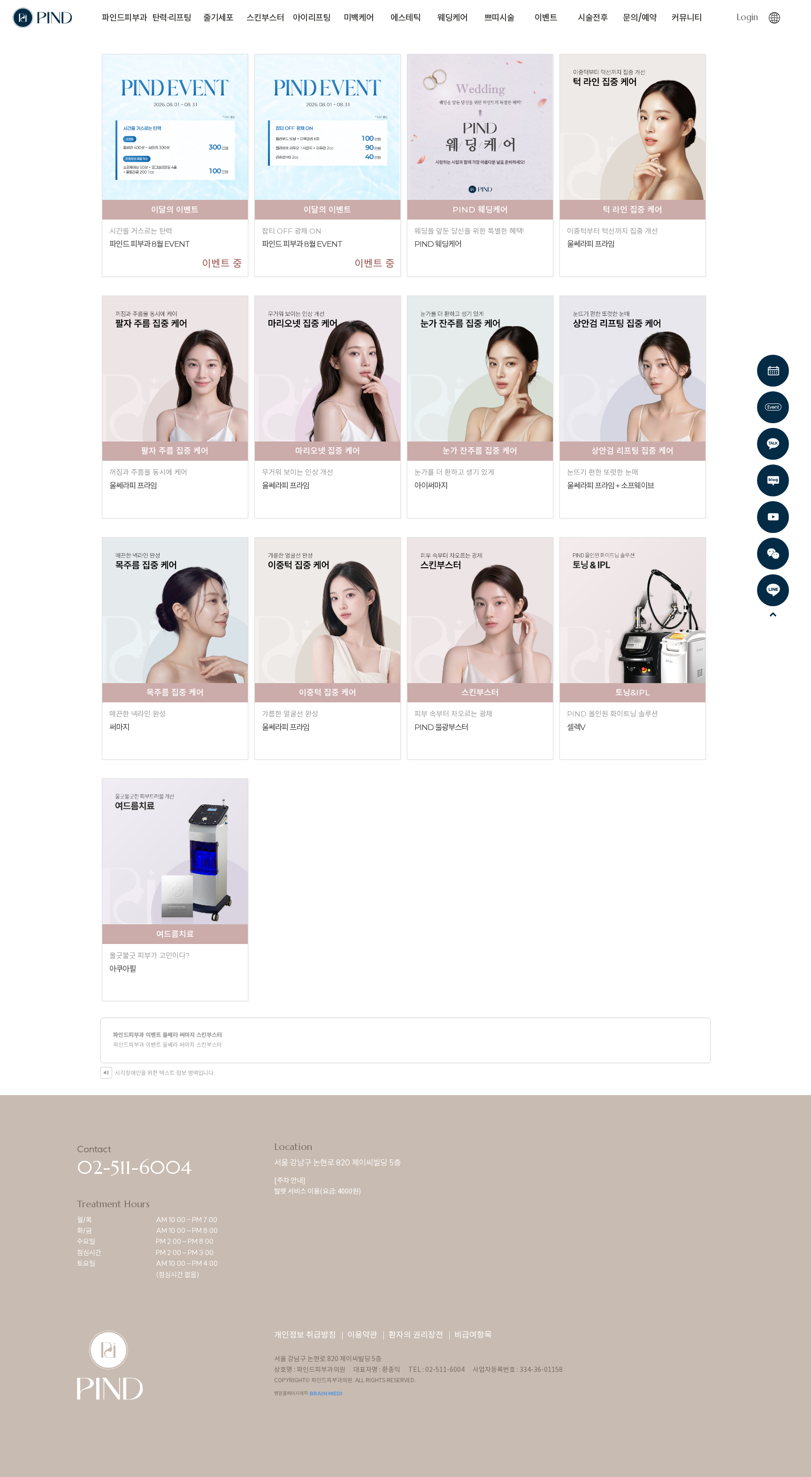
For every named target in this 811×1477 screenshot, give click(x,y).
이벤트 (546, 17)
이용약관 (362, 1336)
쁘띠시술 (499, 17)
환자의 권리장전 (416, 1336)
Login (747, 17)
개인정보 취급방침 (305, 1336)
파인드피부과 (124, 17)
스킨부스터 (265, 17)
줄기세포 (218, 17)
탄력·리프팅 (171, 17)
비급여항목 (473, 1336)
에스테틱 (405, 17)
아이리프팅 (311, 17)
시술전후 (593, 17)
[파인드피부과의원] (42, 16)
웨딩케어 (452, 17)
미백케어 (359, 17)
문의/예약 (640, 17)
